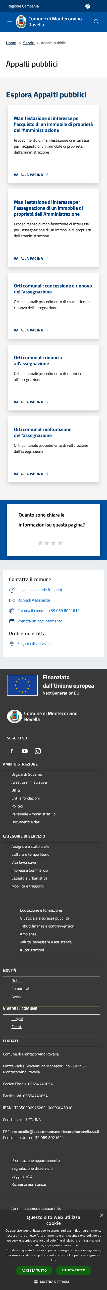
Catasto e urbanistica (29, 878)
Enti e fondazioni (25, 798)
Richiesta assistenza (28, 1184)
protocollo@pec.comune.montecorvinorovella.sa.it (55, 1131)
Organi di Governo (26, 774)
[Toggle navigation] (10, 21)
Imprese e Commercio (29, 870)
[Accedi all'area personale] (88, 6)
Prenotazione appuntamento (35, 1160)
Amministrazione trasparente (36, 1208)
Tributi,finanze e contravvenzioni (47, 926)
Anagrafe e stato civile (30, 846)
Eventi (16, 1027)
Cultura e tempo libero (30, 854)
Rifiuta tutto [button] (73, 1270)
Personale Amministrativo (33, 814)
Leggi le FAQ (21, 1176)
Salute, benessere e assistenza (46, 942)
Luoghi (17, 1019)
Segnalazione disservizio (32, 1168)
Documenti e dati (25, 822)
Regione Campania (23, 6)
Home (11, 43)
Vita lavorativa (23, 862)
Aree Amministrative (29, 782)
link (53, 1260)
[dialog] (53, 1250)
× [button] (101, 1215)
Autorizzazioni (32, 950)
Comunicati (21, 988)
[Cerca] (97, 22)
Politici (17, 806)
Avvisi (16, 996)
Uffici (15, 790)
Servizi (29, 43)
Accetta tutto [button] (34, 1270)
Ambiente (28, 934)
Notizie (17, 980)
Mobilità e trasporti (27, 886)
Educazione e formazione (41, 910)
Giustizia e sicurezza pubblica (44, 918)
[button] (53, 1281)
